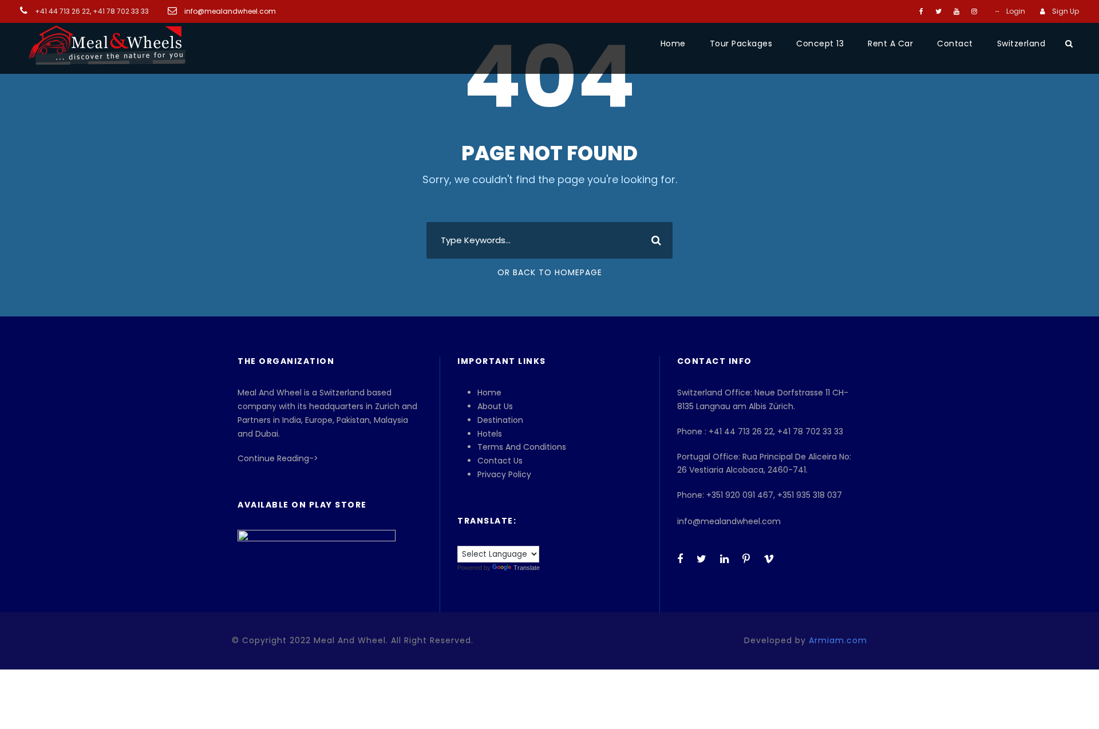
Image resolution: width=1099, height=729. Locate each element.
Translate (526, 567)
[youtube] (956, 11)
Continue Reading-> (278, 458)
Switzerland (1021, 43)
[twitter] (938, 11)
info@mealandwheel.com (229, 11)
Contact (955, 43)
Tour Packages (741, 43)
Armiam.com (838, 640)
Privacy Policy (504, 474)
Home (673, 43)
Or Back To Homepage (549, 272)
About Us (495, 406)
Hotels (489, 433)
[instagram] (974, 11)
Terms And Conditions (521, 447)
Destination (500, 420)
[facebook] (921, 11)
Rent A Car (890, 43)
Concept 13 (820, 43)
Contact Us (500, 460)
